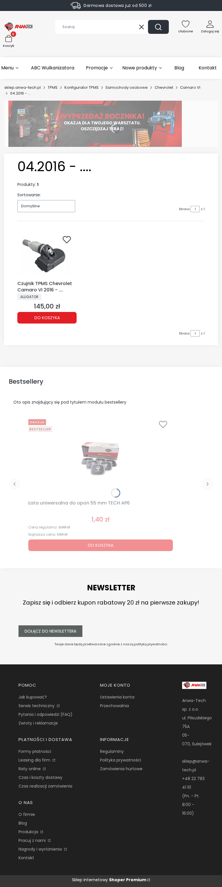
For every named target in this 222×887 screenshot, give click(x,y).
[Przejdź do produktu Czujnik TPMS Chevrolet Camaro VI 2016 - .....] (47, 255)
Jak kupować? (32, 697)
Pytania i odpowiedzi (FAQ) (45, 714)
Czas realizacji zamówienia (45, 786)
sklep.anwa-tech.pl (22, 87)
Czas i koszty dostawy (40, 777)
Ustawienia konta (117, 697)
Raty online (30, 769)
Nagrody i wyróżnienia (40, 849)
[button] (158, 27)
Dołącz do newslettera (50, 631)
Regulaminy (112, 751)
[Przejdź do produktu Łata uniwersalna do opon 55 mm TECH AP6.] (100, 457)
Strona (184, 209)
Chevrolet (164, 87)
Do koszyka (47, 318)
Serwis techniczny (37, 706)
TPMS (53, 87)
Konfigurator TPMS (81, 87)
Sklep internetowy (109, 880)
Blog (22, 823)
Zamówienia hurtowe (121, 769)
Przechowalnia (114, 706)
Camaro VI (190, 87)
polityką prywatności (150, 644)
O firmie (26, 814)
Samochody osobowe (127, 87)
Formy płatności (34, 751)
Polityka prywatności (120, 760)
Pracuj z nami (32, 840)
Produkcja (28, 832)
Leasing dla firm (34, 760)
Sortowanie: (29, 195)
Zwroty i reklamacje (38, 723)
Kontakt (26, 858)
